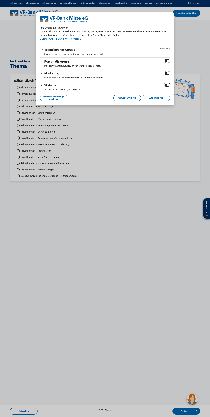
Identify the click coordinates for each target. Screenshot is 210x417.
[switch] (167, 61)
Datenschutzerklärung (52, 38)
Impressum (75, 38)
